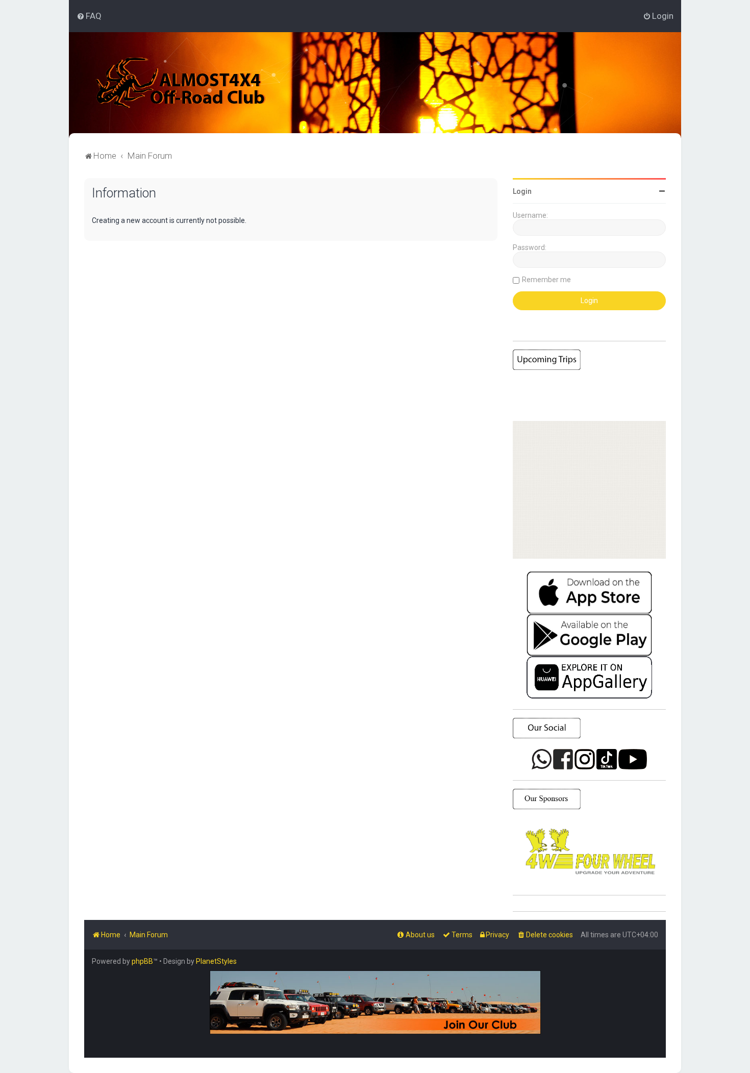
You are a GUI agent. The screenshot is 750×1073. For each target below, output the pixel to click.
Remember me (546, 280)
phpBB (142, 961)
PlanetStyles (216, 961)
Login (522, 191)
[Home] (180, 83)
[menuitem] (89, 16)
